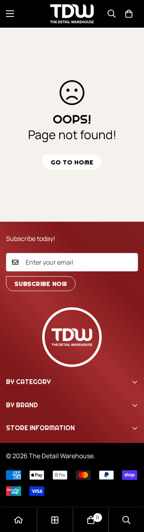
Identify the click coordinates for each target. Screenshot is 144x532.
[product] (18, 520)
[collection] (55, 520)
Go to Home (72, 162)
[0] (129, 13)
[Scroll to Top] (130, 489)
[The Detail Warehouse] (72, 14)
